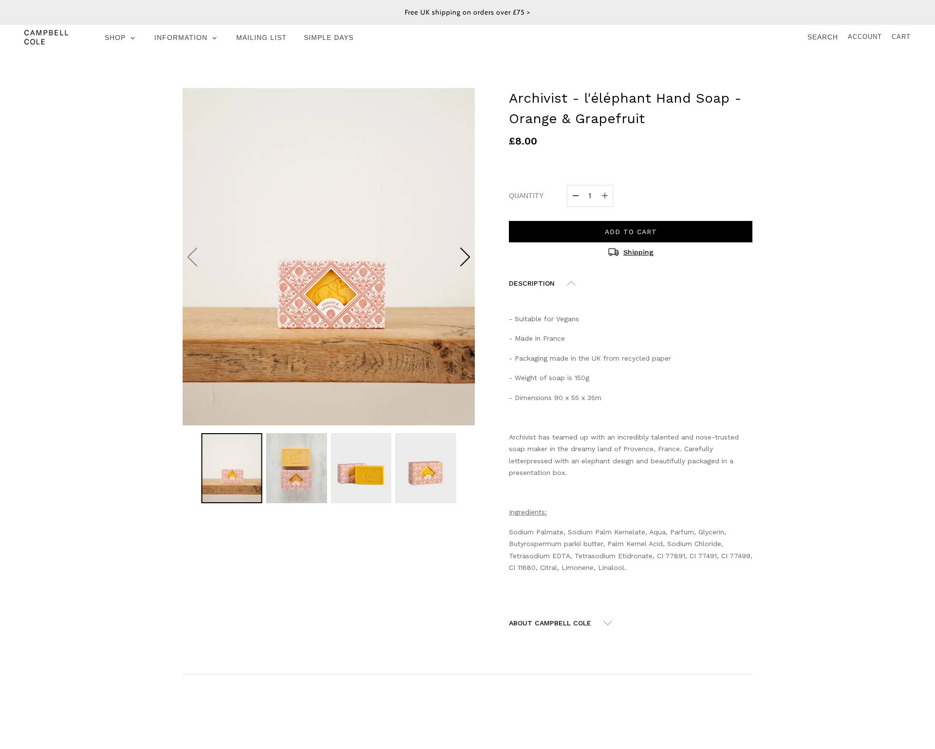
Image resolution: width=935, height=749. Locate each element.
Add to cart (631, 232)
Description (532, 283)
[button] (465, 257)
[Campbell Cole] (46, 37)
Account (865, 36)
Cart (901, 36)
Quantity (526, 196)
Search (822, 37)
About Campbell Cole (550, 623)
